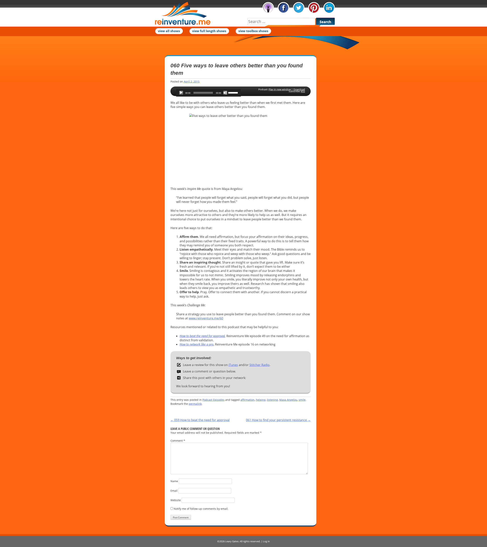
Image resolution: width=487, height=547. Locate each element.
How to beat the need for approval (202, 336)
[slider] (233, 92)
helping (261, 400)
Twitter (299, 8)
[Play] (181, 93)
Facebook (283, 8)
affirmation (247, 400)
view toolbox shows (253, 31)
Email (173, 490)
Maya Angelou (288, 400)
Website (175, 500)
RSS (303, 91)
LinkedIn (329, 8)
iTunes (268, 8)
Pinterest (314, 8)
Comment (177, 440)
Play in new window (280, 89)
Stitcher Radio (259, 365)
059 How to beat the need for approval (200, 420)
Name (174, 481)
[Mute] (225, 93)
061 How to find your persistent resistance (278, 420)
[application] (208, 93)
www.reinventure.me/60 (206, 318)
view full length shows (209, 31)
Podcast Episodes (213, 400)
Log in (266, 541)
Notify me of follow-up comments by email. (201, 508)
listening (272, 400)
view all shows (169, 31)
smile (302, 400)
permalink (195, 404)
